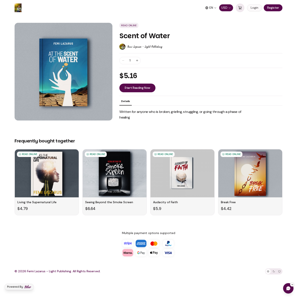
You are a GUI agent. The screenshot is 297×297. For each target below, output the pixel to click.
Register (273, 8)
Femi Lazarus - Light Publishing (144, 47)
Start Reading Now (137, 88)
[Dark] (273, 271)
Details (125, 101)
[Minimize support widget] (292, 284)
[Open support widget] (288, 288)
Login (254, 8)
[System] (279, 271)
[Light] (268, 271)
